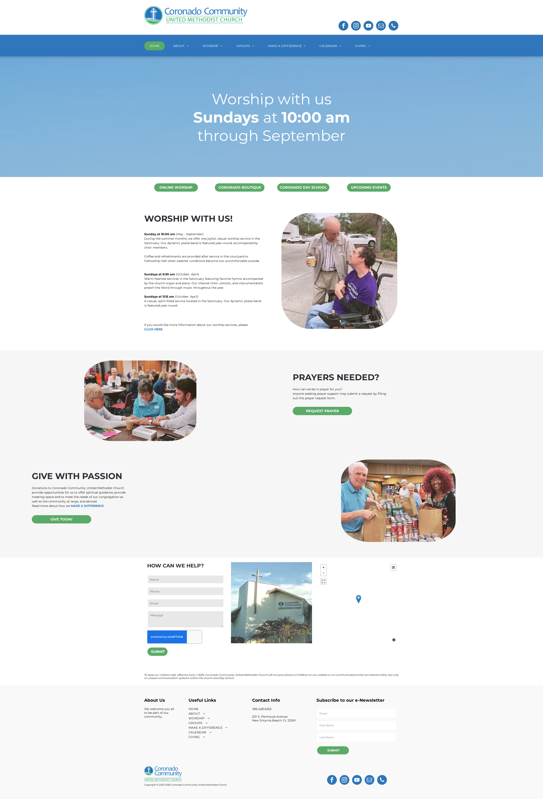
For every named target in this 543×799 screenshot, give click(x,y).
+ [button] (323, 567)
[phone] (393, 26)
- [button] (323, 573)
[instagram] (356, 26)
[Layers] (393, 567)
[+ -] (358, 603)
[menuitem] (156, 45)
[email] (381, 26)
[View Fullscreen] (323, 581)
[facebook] (343, 26)
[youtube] (368, 26)
